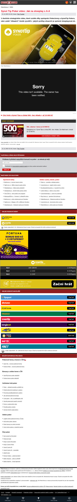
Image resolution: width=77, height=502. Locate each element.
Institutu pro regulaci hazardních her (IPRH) (54, 470)
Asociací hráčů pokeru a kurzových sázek (39, 472)
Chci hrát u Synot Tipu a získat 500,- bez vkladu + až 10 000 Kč (28, 115)
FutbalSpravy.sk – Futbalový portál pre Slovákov (53, 199)
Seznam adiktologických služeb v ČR (36, 486)
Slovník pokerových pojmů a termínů (12, 401)
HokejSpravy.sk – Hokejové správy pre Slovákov (16, 205)
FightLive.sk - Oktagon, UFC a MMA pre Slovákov (16, 202)
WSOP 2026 (6, 453)
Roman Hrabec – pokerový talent (11, 456)
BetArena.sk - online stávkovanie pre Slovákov (16, 199)
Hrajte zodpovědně (4, 142)
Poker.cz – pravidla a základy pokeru (50, 182)
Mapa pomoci (49, 486)
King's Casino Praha (8, 444)
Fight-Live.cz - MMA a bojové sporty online (15, 185)
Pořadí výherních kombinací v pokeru (12, 390)
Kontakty (8, 492)
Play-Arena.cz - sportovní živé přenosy (50, 196)
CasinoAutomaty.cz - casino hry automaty (51, 193)
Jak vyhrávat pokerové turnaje (11, 395)
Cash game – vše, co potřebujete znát (13, 398)
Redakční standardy (17, 492)
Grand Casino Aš (7, 447)
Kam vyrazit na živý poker (9, 436)
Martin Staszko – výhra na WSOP (11, 458)
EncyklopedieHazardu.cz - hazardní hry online (52, 188)
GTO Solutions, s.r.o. (6, 494)
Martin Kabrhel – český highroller (11, 461)
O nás (2, 492)
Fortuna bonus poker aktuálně (11, 378)
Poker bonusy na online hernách (11, 424)
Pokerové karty (7, 439)
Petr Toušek (20, 14)
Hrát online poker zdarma (9, 421)
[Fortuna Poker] (14, 258)
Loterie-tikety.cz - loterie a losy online (50, 190)
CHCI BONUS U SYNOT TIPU (51, 136)
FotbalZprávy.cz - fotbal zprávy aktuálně (14, 188)
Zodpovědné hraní (15, 472)
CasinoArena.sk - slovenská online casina (51, 202)
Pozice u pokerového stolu (10, 404)
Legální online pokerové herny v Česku (13, 418)
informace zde (33, 480)
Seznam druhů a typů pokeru (10, 410)
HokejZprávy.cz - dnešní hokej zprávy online (15, 190)
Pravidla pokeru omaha (9, 407)
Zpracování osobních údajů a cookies (43, 492)
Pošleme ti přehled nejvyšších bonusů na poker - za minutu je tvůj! (26, 159)
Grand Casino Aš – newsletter (11, 450)
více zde (18, 144)
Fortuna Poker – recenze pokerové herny (13, 366)
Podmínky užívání (28, 492)
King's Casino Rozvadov (9, 441)
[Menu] (74, 2)
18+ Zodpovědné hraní (61, 492)
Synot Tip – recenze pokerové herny (12, 363)
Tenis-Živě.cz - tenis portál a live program (14, 193)
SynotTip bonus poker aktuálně (11, 375)
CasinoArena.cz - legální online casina (50, 185)
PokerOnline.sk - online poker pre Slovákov (52, 205)
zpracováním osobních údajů (19, 166)
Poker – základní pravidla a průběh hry (13, 387)
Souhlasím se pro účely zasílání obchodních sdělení (26, 166)
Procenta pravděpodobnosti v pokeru (12, 393)
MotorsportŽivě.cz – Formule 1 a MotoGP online (16, 196)
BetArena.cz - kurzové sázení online (13, 182)
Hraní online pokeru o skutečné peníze (13, 427)
